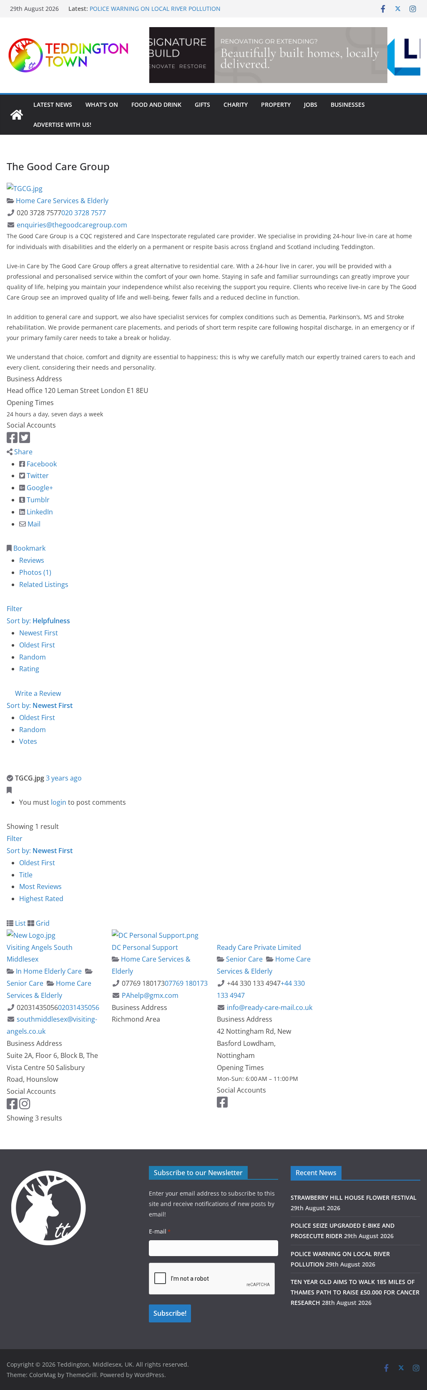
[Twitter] (24, 440)
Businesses (348, 104)
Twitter (37, 475)
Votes (28, 741)
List (19, 923)
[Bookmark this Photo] (9, 790)
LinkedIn (39, 511)
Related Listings (43, 584)
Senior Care (243, 959)
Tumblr (37, 499)
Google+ (39, 487)
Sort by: (38, 620)
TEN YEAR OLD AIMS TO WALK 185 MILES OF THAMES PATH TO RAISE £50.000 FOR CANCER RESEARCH (355, 1292)
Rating (29, 668)
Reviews (31, 560)
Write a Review (37, 693)
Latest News (52, 104)
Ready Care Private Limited (259, 947)
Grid (42, 923)
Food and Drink (156, 104)
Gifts (202, 104)
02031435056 (78, 1007)
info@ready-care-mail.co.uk (269, 1007)
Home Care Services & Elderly (61, 200)
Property (276, 104)
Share (23, 451)
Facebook (41, 463)
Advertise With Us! (62, 124)
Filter (15, 608)
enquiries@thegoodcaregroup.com (72, 224)
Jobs (310, 104)
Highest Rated (41, 898)
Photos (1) (35, 572)
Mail (33, 524)
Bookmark (28, 548)
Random (32, 657)
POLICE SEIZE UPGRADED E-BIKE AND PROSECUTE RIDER (167, 8)
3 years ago (64, 778)
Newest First (38, 632)
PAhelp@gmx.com (150, 995)
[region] (284, 55)
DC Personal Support (145, 947)
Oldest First (37, 645)
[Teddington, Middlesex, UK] (17, 115)
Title (26, 874)
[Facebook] (12, 440)
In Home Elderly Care (48, 971)
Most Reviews (40, 886)
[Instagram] (24, 1106)
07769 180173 (186, 983)
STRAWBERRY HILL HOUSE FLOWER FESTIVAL (354, 1197)
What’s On (101, 104)
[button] (284, 55)
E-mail (160, 1231)
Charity (236, 104)
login (58, 802)
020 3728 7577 (83, 212)
